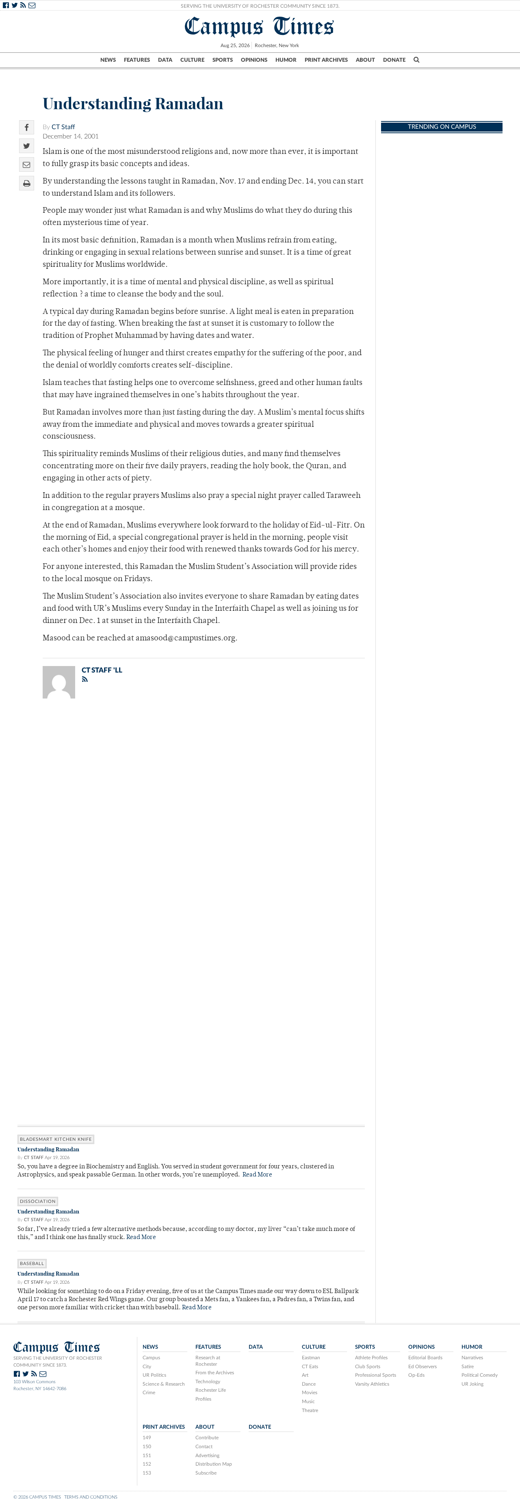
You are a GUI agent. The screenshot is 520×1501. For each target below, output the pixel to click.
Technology (207, 1381)
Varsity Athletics (372, 1384)
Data (165, 60)
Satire (468, 1366)
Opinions (254, 60)
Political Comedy (480, 1375)
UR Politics (154, 1375)
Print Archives (326, 60)
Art (305, 1375)
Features (137, 60)
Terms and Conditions (90, 1497)
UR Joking (472, 1384)
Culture (192, 60)
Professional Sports (375, 1375)
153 (147, 1473)
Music (308, 1401)
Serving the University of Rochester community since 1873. (57, 1361)
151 (147, 1455)
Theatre (310, 1410)
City (147, 1366)
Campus (151, 1357)
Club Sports (367, 1366)
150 (147, 1446)
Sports (222, 60)
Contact (203, 1446)
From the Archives (214, 1372)
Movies (309, 1392)
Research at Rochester (207, 1361)
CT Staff (63, 127)
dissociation (38, 1201)
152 (147, 1464)
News (108, 60)
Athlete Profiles (371, 1357)
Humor (286, 60)
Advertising (207, 1455)
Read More (257, 1175)
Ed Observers (422, 1366)
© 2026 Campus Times (37, 1497)
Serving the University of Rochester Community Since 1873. (260, 6)
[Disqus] (191, 810)
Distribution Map (213, 1464)
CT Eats (310, 1366)
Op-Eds (416, 1375)
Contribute (207, 1437)
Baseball (32, 1263)
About (365, 60)
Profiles (203, 1399)
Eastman (311, 1357)
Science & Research (164, 1384)
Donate (394, 60)
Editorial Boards (425, 1357)
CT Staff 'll (102, 670)
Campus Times (260, 26)
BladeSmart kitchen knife (56, 1139)
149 (147, 1437)
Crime (149, 1392)
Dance (309, 1384)
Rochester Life (210, 1390)
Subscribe (206, 1473)
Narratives (472, 1357)
